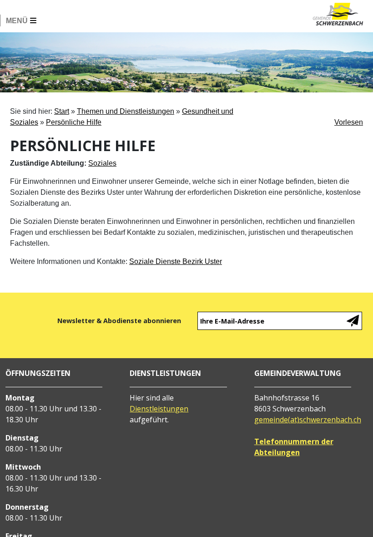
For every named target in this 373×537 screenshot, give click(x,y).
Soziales (102, 163)
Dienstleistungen (159, 409)
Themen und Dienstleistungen (125, 111)
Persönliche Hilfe (73, 122)
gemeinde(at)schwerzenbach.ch (307, 420)
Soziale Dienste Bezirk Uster (175, 261)
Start (61, 111)
